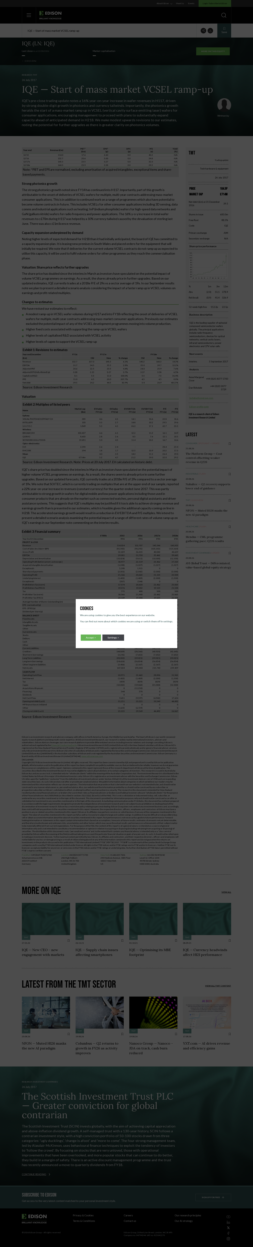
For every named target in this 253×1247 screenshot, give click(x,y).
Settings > (113, 637)
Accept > (91, 637)
